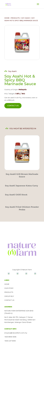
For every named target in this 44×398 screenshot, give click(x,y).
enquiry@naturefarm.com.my (15, 333)
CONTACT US (13, 106)
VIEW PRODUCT (22, 152)
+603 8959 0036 (10, 337)
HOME (6, 18)
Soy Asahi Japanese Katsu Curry (21, 186)
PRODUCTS (15, 18)
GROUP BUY (9, 296)
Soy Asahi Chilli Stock (16, 195)
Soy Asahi (25, 18)
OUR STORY (8, 288)
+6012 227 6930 (10, 341)
